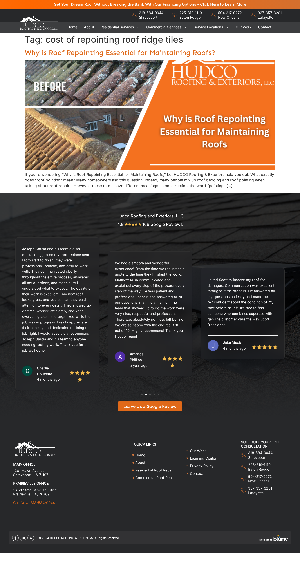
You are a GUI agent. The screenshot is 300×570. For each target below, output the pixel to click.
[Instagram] (23, 538)
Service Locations (208, 27)
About (89, 27)
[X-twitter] (30, 538)
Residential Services (117, 27)
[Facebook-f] (15, 538)
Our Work (243, 27)
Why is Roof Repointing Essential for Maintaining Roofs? (120, 52)
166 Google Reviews (162, 224)
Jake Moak (232, 342)
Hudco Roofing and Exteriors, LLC (150, 216)
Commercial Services (163, 27)
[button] (142, 394)
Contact (264, 27)
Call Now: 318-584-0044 (34, 503)
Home (72, 27)
